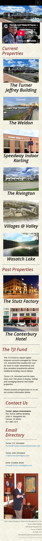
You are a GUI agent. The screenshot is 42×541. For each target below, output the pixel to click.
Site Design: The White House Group (30, 537)
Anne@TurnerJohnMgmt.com (18, 465)
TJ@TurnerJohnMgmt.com (17, 456)
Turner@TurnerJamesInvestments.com (22, 446)
